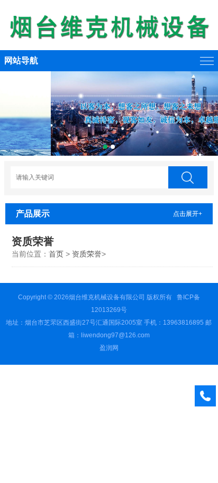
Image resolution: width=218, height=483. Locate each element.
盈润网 (109, 348)
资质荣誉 (87, 254)
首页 (56, 254)
